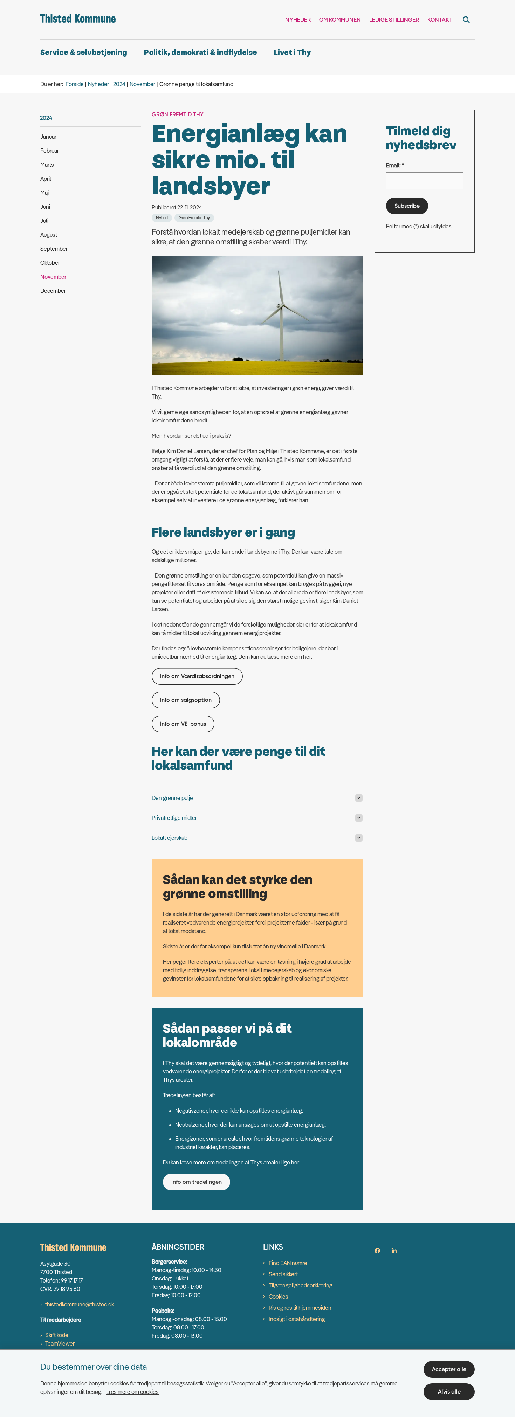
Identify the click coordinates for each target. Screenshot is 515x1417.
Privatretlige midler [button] (174, 817)
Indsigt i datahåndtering (297, 1318)
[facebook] (377, 1250)
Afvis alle (449, 1391)
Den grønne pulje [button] (172, 797)
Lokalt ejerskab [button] (169, 837)
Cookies (278, 1296)
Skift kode (56, 1335)
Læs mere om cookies (132, 1391)
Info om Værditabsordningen (197, 676)
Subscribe (407, 205)
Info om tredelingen (196, 1181)
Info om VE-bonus (183, 723)
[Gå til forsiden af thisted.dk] (78, 19)
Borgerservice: (169, 1261)
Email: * (395, 165)
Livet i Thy (292, 52)
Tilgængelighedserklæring (300, 1285)
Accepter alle (449, 1369)
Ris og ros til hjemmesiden (300, 1307)
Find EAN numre (288, 1262)
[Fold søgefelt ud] (466, 19)
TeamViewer (60, 1343)
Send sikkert (283, 1274)
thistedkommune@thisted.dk (79, 1304)
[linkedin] (394, 1250)
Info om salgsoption (186, 700)
